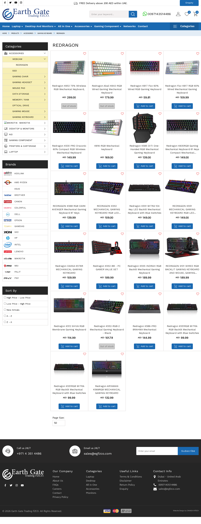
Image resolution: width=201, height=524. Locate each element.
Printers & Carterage (22, 146)
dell (17, 214)
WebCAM (17, 59)
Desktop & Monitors (21, 128)
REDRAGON (61, 33)
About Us (58, 480)
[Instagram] (21, 3)
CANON (18, 201)
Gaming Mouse (21, 111)
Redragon (22, 65)
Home (6, 26)
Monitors (91, 492)
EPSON (18, 220)
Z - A (9, 322)
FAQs (55, 484)
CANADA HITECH (193, 510)
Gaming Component (20, 140)
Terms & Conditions (131, 476)
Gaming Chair (20, 76)
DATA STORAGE (20, 94)
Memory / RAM (20, 99)
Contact (143, 26)
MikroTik (24, 123)
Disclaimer (126, 480)
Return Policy (127, 484)
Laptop (13, 152)
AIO (10, 134)
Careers (57, 488)
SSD (14, 70)
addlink (19, 173)
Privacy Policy (60, 496)
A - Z (9, 316)
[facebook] (5, 3)
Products (15, 33)
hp (15, 238)
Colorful (20, 207)
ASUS (17, 189)
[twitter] (10, 3)
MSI (16, 265)
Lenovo (18, 251)
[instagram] (16, 484)
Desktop (90, 480)
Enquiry (124, 488)
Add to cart (147, 106)
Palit (17, 272)
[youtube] (15, 3)
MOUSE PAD (18, 88)
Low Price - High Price (18, 303)
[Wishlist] (84, 54)
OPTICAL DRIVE (20, 105)
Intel (17, 244)
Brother (19, 195)
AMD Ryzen (20, 182)
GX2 (16, 232)
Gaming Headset (22, 82)
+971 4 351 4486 (29, 453)
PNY (16, 278)
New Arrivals (13, 310)
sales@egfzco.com (98, 453)
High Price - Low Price (18, 297)
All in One (91, 484)
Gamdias (19, 226)
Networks (129, 26)
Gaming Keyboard (45, 33)
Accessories (28, 33)
